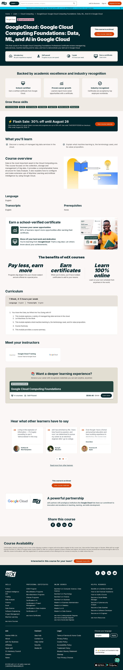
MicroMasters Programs (34, 592)
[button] (74, 3)
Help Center (38, 642)
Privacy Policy (62, 639)
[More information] (28, 127)
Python (7, 589)
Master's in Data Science (62, 611)
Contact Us (38, 639)
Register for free (115, 3)
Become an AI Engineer (99, 613)
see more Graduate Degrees (64, 618)
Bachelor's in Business (62, 600)
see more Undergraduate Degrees (66, 615)
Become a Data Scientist (99, 607)
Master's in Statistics (61, 605)
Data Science (9, 608)
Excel (7, 605)
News (7, 658)
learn (15, 14)
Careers (8, 654)
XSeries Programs (32, 597)
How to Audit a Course (99, 594)
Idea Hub (37, 635)
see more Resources (98, 618)
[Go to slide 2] (63, 458)
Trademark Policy (63, 648)
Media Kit (38, 648)
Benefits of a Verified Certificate (101, 589)
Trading (7, 597)
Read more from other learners (61, 465)
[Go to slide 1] (59, 458)
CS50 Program (31, 589)
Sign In (104, 3)
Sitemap (60, 654)
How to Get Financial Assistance (102, 592)
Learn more (90, 8)
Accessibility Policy (64, 645)
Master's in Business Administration (66, 602)
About (7, 639)
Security (37, 645)
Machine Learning (11, 617)
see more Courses (11, 621)
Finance (8, 602)
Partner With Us (11, 635)
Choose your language (103, 631)
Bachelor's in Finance (61, 597)
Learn (13, 3)
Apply (114, 635)
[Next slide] (66, 459)
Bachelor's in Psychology (63, 594)
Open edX (9, 648)
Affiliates (8, 645)
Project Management (12, 614)
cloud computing (27, 14)
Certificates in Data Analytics (36, 608)
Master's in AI (59, 608)
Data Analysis (10, 600)
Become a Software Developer (101, 610)
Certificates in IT (31, 611)
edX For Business (94, 3)
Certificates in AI (31, 600)
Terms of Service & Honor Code (69, 635)
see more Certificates (33, 615)
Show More (89, 441)
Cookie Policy (62, 642)
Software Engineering (12, 611)
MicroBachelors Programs (35, 594)
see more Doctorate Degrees (64, 620)
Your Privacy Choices (65, 658)
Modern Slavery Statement (67, 651)
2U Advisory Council (13, 651)
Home (7, 14)
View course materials (104, 34)
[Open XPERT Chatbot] (117, 659)
